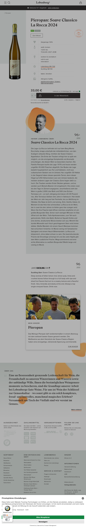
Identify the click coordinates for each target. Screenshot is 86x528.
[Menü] (11, 506)
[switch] (7, 519)
